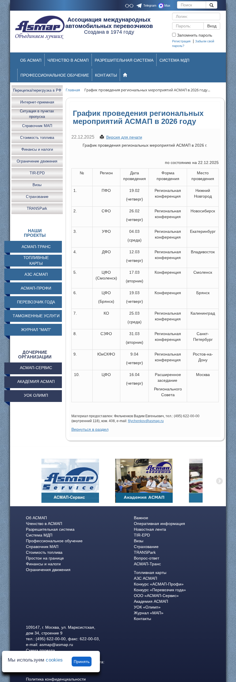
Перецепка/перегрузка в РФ (37, 90)
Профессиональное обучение (54, 541)
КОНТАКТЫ (106, 75)
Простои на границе (45, 558)
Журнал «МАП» (148, 613)
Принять (82, 661)
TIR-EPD (37, 173)
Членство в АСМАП (44, 523)
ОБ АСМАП (30, 60)
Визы (37, 185)
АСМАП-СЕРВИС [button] (36, 367)
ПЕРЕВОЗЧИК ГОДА (36, 302)
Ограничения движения (48, 569)
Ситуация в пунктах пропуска (37, 114)
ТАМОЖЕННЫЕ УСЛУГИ (36, 315)
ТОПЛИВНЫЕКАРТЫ (36, 260)
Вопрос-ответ (146, 558)
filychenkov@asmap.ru (146, 421)
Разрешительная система (50, 529)
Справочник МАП (37, 126)
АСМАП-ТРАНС (36, 246)
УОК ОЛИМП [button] (36, 395)
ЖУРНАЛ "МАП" (36, 329)
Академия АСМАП (151, 601)
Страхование (37, 196)
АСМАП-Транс (147, 564)
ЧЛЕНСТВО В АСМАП (68, 60)
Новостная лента (150, 529)
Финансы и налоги (37, 149)
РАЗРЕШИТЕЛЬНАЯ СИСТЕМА (124, 60)
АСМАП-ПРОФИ (36, 288)
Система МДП (39, 535)
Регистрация (181, 41)
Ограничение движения (37, 161)
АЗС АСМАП (36, 274)
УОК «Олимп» (147, 607)
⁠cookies (54, 660)
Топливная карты (150, 572)
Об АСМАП (36, 517)
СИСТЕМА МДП (174, 60)
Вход (211, 26)
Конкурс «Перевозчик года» (160, 589)
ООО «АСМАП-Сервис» (156, 595)
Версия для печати (124, 137)
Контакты (142, 618)
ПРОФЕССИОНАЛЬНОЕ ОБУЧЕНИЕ (54, 75)
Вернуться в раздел (90, 429)
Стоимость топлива (37, 137)
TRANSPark (37, 208)
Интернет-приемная (37, 102)
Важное (141, 517)
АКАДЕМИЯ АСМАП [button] (36, 381)
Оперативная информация (159, 523)
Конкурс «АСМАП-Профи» (159, 584)
